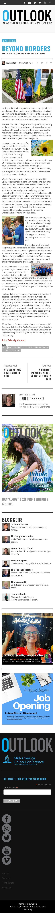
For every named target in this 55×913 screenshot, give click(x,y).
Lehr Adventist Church (32, 348)
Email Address (10, 787)
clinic (5, 348)
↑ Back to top (27, 909)
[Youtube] (44, 2)
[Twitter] (34, 2)
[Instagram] (29, 2)
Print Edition (8, 882)
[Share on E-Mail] (51, 62)
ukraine (6, 350)
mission (45, 348)
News (5, 40)
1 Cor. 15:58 (7, 266)
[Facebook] (24, 2)
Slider (12, 40)
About (5, 873)
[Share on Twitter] (42, 62)
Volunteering (15, 350)
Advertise (6, 887)
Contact (6, 878)
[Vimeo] (39, 2)
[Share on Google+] (46, 62)
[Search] (5, 2)
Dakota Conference (15, 348)
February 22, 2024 (26, 63)
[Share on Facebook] (37, 62)
